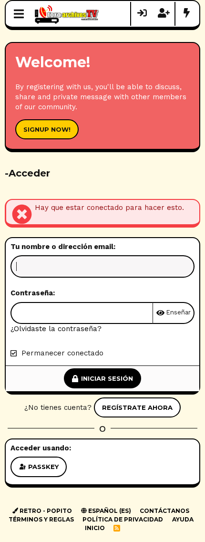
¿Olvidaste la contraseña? (56, 328)
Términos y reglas (41, 519)
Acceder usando (39, 448)
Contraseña (31, 293)
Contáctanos (164, 510)
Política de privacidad (122, 519)
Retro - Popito (45, 510)
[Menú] (19, 14)
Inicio (95, 528)
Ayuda (183, 519)
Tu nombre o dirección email (61, 246)
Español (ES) (109, 510)
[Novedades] (186, 14)
